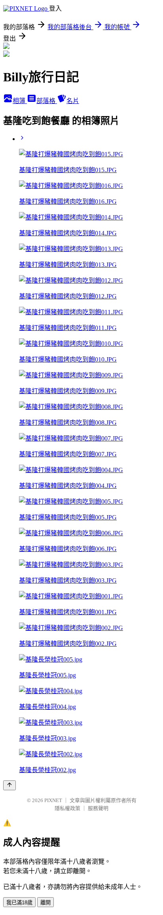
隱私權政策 (67, 808)
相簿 (20, 101)
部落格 (46, 101)
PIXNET (53, 800)
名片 (72, 101)
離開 (45, 903)
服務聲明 (98, 808)
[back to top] (9, 785)
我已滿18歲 (19, 903)
